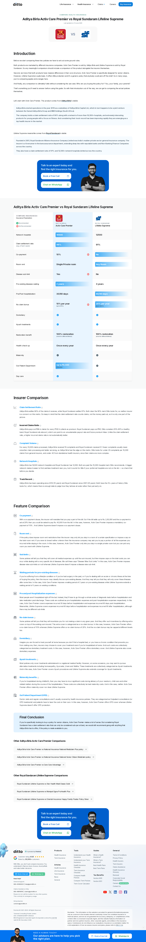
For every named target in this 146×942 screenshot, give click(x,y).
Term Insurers (117, 864)
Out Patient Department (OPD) (33, 695)
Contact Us (117, 886)
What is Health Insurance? (98, 856)
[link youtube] (105, 892)
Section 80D (97, 878)
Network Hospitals (28, 461)
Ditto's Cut (119, 925)
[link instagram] (120, 892)
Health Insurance (60, 855)
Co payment (25, 515)
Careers (120, 883)
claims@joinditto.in (30, 891)
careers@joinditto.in (20, 903)
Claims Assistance (119, 867)
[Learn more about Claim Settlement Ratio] (42, 407)
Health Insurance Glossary (119, 871)
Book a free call (23, 874)
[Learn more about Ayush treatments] (37, 659)
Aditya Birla (66, 101)
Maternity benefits (28, 677)
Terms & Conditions (120, 855)
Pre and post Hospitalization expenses (37, 593)
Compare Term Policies (82, 881)
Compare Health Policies (79, 877)
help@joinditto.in (30, 884)
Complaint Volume (28, 443)
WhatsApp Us (39, 874)
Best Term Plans (99, 868)
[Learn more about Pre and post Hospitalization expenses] (56, 593)
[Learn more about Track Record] (33, 479)
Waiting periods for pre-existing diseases (39, 572)
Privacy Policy (118, 858)
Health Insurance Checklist (80, 866)
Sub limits (24, 554)
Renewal (116, 875)
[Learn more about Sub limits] (29, 554)
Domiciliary (25, 638)
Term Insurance (59, 858)
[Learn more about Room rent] (30, 533)
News (56, 877)
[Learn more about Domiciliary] (31, 638)
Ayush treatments (28, 659)
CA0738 (54, 918)
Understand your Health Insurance (82, 856)
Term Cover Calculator (82, 884)
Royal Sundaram (53, 133)
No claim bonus (26, 617)
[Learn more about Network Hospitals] (38, 461)
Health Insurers (118, 861)
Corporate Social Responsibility (119, 879)
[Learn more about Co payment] (32, 515)
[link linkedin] (115, 892)
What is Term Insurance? (98, 861)
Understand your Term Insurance (82, 861)
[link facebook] (125, 892)
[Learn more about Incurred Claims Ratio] (40, 425)
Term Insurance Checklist (79, 871)
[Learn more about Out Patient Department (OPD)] (48, 695)
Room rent (24, 533)
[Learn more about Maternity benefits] (38, 677)
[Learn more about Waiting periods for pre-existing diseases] (59, 572)
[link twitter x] (110, 892)
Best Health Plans (99, 865)
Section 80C (97, 881)
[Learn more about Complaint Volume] (37, 443)
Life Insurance (59, 871)
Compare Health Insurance (73, 15)
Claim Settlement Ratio (30, 407)
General (57, 880)
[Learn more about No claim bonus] (34, 617)
